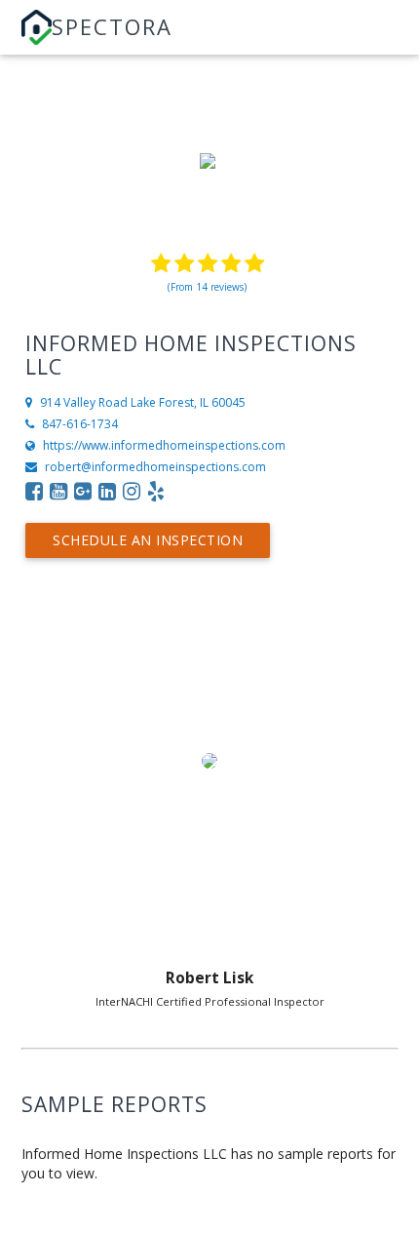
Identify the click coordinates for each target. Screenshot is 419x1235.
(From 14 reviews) (207, 287)
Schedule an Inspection (148, 540)
